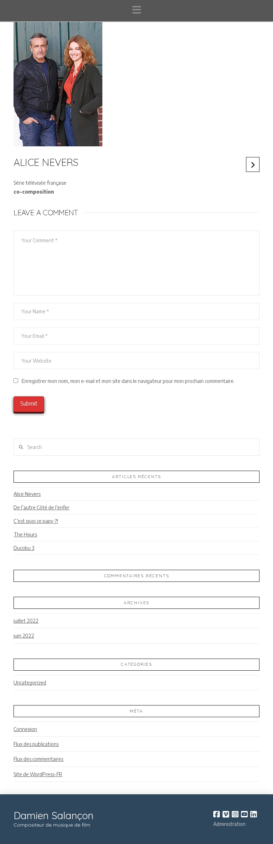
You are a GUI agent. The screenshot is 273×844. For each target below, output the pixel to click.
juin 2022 (24, 636)
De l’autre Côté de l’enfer (41, 507)
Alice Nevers (27, 494)
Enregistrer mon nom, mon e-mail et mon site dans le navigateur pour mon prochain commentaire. (128, 381)
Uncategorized (30, 683)
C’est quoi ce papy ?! (36, 521)
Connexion (25, 729)
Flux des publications (36, 744)
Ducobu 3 (24, 548)
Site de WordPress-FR (38, 774)
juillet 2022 (26, 621)
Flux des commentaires (38, 759)
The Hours (25, 534)
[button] (136, 10)
